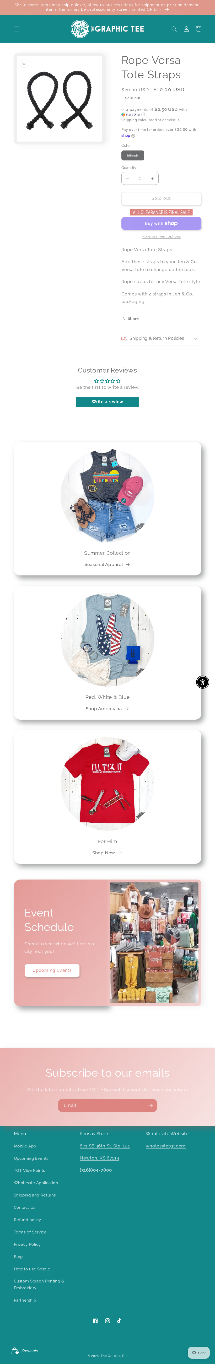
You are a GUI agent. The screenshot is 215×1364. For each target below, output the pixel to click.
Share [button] (133, 318)
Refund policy (27, 1219)
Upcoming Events (52, 970)
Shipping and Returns (35, 1195)
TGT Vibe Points (29, 1170)
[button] (16, 29)
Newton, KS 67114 (99, 1158)
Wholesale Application (36, 1182)
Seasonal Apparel (103, 564)
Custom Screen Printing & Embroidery (39, 1284)
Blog (18, 1256)
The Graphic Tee (114, 1356)
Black (135, 156)
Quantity (129, 168)
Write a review (107, 401)
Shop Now (103, 852)
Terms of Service (30, 1232)
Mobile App (25, 1146)
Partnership (25, 1300)
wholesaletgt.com (166, 1146)
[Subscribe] (151, 1105)
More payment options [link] (161, 236)
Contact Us (24, 1207)
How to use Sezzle (32, 1269)
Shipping (129, 120)
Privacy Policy (27, 1244)
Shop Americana (104, 708)
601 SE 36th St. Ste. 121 (105, 1146)
